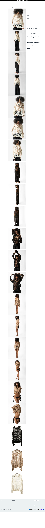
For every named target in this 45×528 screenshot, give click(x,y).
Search (1, 509)
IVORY (28, 18)
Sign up (36, 500)
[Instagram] (34, 505)
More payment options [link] (33, 26)
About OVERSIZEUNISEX (5, 509)
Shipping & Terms (9, 509)
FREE (27, 15)
